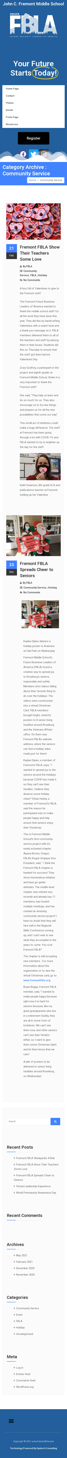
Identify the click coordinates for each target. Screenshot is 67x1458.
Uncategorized (24, 1334)
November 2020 (25, 1274)
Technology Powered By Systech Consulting (33, 1448)
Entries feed (23, 1374)
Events (9, 110)
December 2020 (25, 1268)
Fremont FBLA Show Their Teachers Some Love (40, 253)
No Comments (31, 280)
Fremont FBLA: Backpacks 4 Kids (35, 1158)
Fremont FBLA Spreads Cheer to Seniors (36, 569)
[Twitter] (33, 154)
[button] (33, 138)
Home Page (12, 88)
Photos (10, 103)
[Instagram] (44, 154)
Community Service (34, 587)
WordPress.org (25, 1387)
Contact (10, 95)
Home (32, 180)
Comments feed (25, 1380)
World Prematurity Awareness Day (36, 1192)
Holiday (42, 275)
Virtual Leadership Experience (33, 1186)
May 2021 (21, 1255)
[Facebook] (23, 154)
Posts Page (12, 117)
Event (19, 1314)
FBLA (29, 266)
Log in (19, 1367)
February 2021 (24, 1261)
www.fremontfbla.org (36, 980)
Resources (12, 124)
